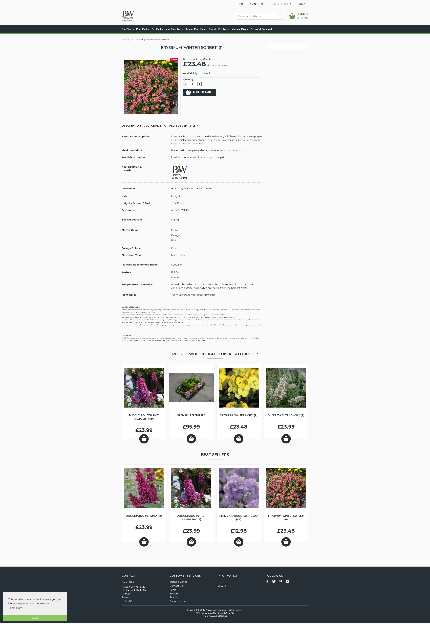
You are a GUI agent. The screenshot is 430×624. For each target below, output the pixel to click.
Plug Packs (142, 29)
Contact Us (176, 585)
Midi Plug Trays (174, 29)
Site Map (175, 597)
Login (301, 4)
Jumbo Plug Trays (196, 29)
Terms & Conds (178, 581)
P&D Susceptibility (184, 125)
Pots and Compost (261, 29)
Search (174, 593)
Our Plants (128, 29)
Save (175, 59)
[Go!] (280, 16)
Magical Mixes (240, 29)
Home (240, 4)
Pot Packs (157, 29)
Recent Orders (281, 4)
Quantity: (188, 79)
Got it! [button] (35, 618)
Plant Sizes (257, 4)
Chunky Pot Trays (219, 29)
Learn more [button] (15, 608)
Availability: (190, 73)
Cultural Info (155, 125)
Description (131, 125)
